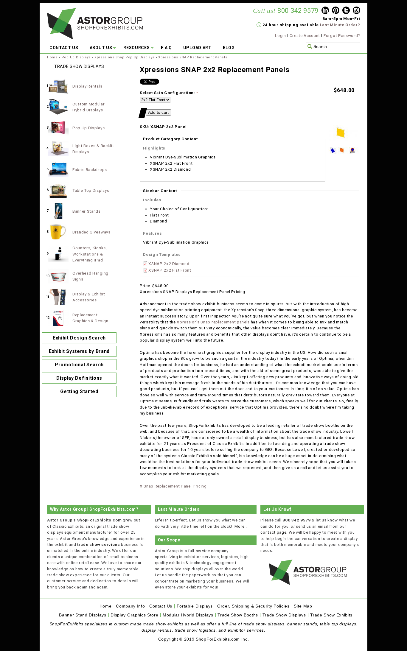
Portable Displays (195, 606)
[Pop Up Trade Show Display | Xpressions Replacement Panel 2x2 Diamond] (333, 152)
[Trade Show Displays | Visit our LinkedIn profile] (325, 11)
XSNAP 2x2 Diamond (168, 263)
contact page (273, 532)
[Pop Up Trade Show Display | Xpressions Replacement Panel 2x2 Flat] (343, 143)
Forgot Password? (342, 35)
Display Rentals (87, 86)
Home (52, 57)
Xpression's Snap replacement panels (213, 322)
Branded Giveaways (91, 232)
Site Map (303, 606)
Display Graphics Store (134, 615)
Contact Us (160, 606)
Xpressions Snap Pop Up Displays (124, 57)
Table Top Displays (90, 190)
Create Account (305, 35)
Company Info (130, 606)
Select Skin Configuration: (169, 92)
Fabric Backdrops (89, 169)
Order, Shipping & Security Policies (253, 606)
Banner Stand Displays (82, 615)
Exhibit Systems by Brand (79, 351)
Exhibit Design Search (79, 338)
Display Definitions (79, 378)
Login (280, 35)
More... (241, 526)
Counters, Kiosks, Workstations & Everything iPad (89, 253)
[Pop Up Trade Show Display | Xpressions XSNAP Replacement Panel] (354, 152)
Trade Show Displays (284, 615)
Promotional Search (79, 364)
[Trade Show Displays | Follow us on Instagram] (356, 11)
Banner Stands (86, 211)
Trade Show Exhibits (331, 615)
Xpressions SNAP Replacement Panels (192, 57)
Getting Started (79, 391)
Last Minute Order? (340, 24)
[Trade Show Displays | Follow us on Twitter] (346, 11)
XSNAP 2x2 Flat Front (169, 270)
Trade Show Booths (238, 615)
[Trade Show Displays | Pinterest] (335, 11)
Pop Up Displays (76, 57)
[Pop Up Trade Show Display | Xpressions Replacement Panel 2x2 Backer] (343, 152)
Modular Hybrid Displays (188, 615)
